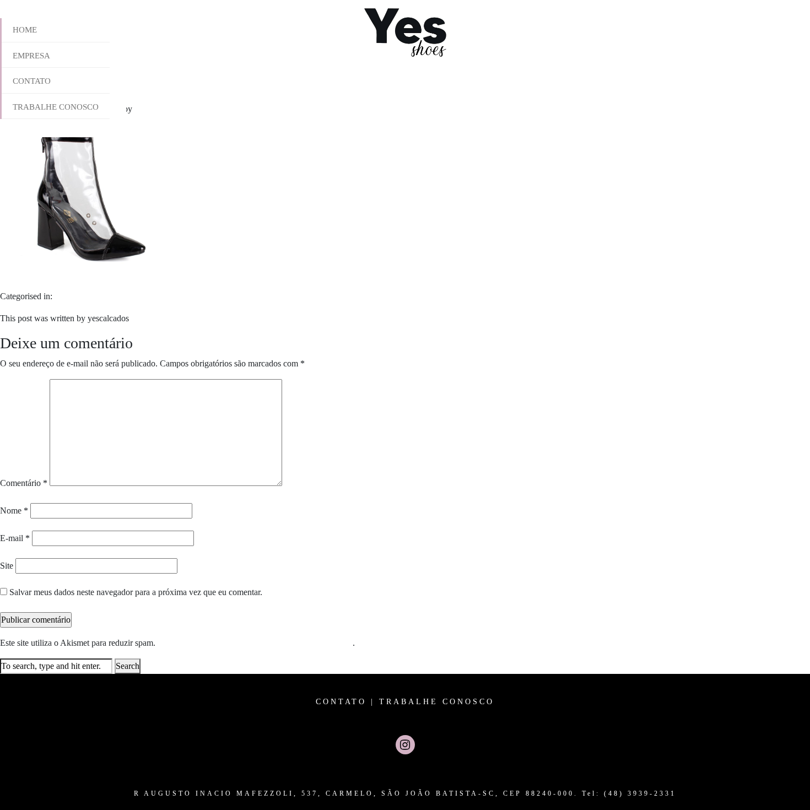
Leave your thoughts (214, 109)
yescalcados (155, 109)
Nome (14, 510)
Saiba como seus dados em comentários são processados (255, 642)
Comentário (23, 483)
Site (6, 565)
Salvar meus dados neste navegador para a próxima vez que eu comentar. (135, 592)
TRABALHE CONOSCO (436, 702)
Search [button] (127, 666)
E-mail (15, 538)
